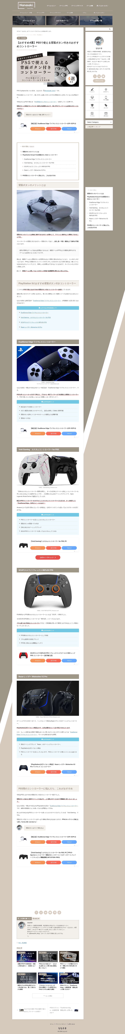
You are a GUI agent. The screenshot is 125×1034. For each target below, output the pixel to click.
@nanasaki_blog (50, 91)
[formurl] (103, 76)
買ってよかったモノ (102, 5)
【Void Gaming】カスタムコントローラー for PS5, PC (48, 541)
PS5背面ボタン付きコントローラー (45, 102)
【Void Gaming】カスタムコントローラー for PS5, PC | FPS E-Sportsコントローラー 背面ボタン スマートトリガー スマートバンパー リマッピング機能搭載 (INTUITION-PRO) (53, 855)
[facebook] (41, 912)
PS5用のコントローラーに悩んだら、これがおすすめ (39, 175)
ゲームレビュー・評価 (26, 12)
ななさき (62, 1028)
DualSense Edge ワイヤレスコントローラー (38, 159)
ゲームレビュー (51, 5)
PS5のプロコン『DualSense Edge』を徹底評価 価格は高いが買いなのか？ (69, 987)
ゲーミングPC (64, 5)
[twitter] (36, 912)
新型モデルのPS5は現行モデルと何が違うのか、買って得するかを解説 (27, 987)
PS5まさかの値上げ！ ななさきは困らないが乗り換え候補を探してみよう (48, 966)
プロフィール (99, 80)
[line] (50, 912)
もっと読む (48, 996)
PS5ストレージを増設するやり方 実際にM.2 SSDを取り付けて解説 (69, 966)
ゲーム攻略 (90, 5)
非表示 (32, 146)
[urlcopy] (59, 912)
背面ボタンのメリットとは (31, 152)
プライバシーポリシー (60, 1024)
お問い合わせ (71, 1024)
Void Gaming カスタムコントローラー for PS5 (39, 163)
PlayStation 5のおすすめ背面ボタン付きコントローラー (40, 155)
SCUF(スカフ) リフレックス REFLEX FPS (37, 166)
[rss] (99, 76)
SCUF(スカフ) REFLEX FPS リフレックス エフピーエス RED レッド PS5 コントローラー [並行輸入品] (52, 654)
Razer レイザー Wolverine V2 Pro (34, 170)
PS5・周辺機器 (22, 942)
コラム (84, 12)
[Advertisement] (48, 888)
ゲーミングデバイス (77, 5)
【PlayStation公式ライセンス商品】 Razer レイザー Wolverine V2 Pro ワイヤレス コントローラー (52, 765)
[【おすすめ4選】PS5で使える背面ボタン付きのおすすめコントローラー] (45, 912)
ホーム (51, 1024)
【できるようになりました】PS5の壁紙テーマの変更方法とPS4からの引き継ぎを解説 (48, 987)
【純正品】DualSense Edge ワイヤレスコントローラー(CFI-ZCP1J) (53, 123)
